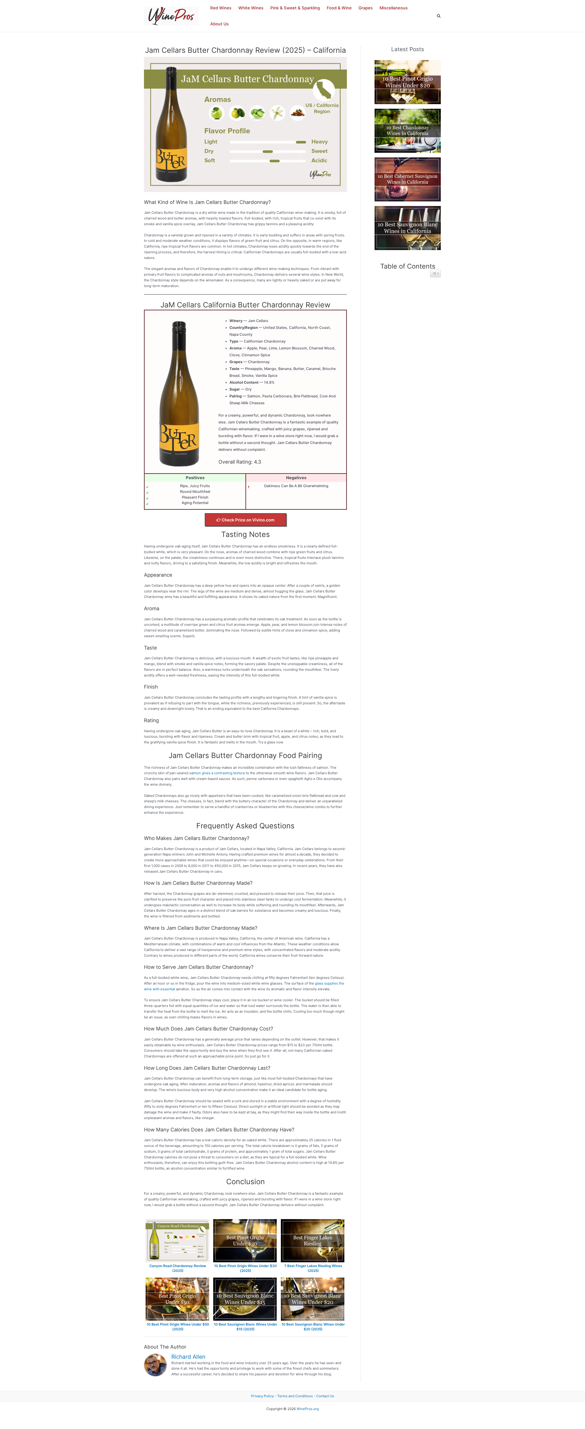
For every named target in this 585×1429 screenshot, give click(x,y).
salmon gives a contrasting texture (217, 773)
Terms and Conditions (295, 1396)
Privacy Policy (262, 1396)
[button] (439, 16)
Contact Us (325, 1396)
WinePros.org (308, 1409)
